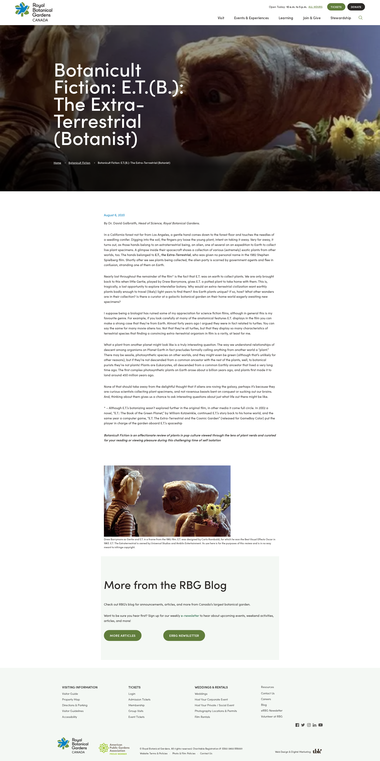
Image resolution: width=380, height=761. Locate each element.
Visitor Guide (70, 694)
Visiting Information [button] (80, 687)
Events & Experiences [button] (251, 17)
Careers (266, 699)
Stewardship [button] (341, 17)
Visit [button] (221, 17)
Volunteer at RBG (272, 716)
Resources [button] (267, 687)
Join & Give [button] (312, 17)
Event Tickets (136, 717)
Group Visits (135, 711)
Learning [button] (286, 17)
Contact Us (268, 693)
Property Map (71, 699)
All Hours (316, 6)
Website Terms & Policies (153, 753)
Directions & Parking (74, 705)
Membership (136, 705)
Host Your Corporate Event (211, 699)
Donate (356, 7)
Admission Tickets (139, 699)
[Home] (72, 746)
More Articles (123, 635)
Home (57, 163)
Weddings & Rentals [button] (211, 687)
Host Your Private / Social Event (214, 705)
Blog (264, 705)
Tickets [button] (134, 687)
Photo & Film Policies (184, 753)
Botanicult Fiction (79, 163)
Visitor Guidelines (73, 711)
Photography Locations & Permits (216, 711)
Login (131, 694)
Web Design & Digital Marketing (293, 751)
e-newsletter (190, 615)
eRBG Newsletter (184, 635)
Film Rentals (202, 717)
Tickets (336, 7)
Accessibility (69, 717)
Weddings (201, 694)
